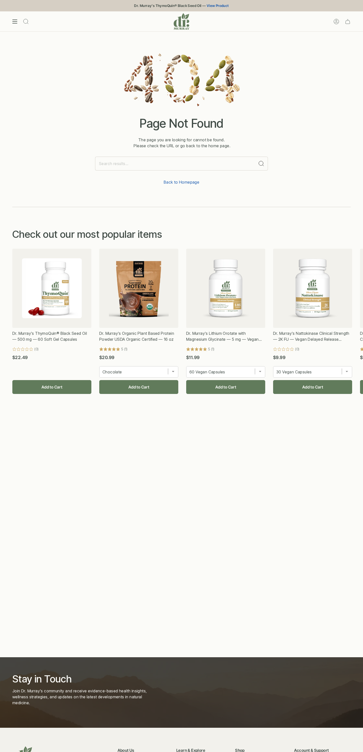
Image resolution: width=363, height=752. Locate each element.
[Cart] (347, 21)
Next (355, 288)
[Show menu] (15, 21)
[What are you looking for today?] (261, 163)
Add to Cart (51, 387)
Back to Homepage (181, 182)
